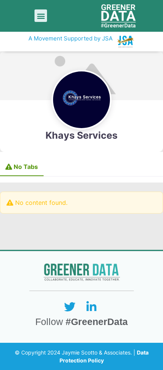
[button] (40, 15)
